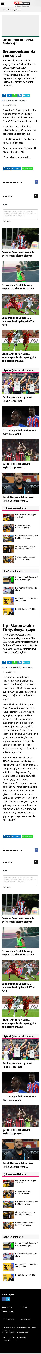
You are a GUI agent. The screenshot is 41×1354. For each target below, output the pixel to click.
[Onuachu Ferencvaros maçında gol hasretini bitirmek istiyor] (20, 239)
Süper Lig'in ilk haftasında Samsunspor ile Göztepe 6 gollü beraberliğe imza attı (19, 357)
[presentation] (36, 182)
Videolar (7, 10)
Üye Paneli (17, 10)
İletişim (12, 1337)
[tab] (36, 182)
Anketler (23, 1307)
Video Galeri (7, 1307)
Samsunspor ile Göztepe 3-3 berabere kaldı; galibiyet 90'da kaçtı (18, 321)
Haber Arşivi (25, 1319)
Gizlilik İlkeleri (7, 1340)
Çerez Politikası (22, 1337)
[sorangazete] (4, 1299)
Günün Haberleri (8, 1319)
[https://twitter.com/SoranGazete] (8, 1299)
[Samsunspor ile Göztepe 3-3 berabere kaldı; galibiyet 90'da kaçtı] (20, 304)
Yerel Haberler (7, 1311)
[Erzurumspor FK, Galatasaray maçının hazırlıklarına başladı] (20, 271)
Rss (16, 1340)
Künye (5, 1337)
